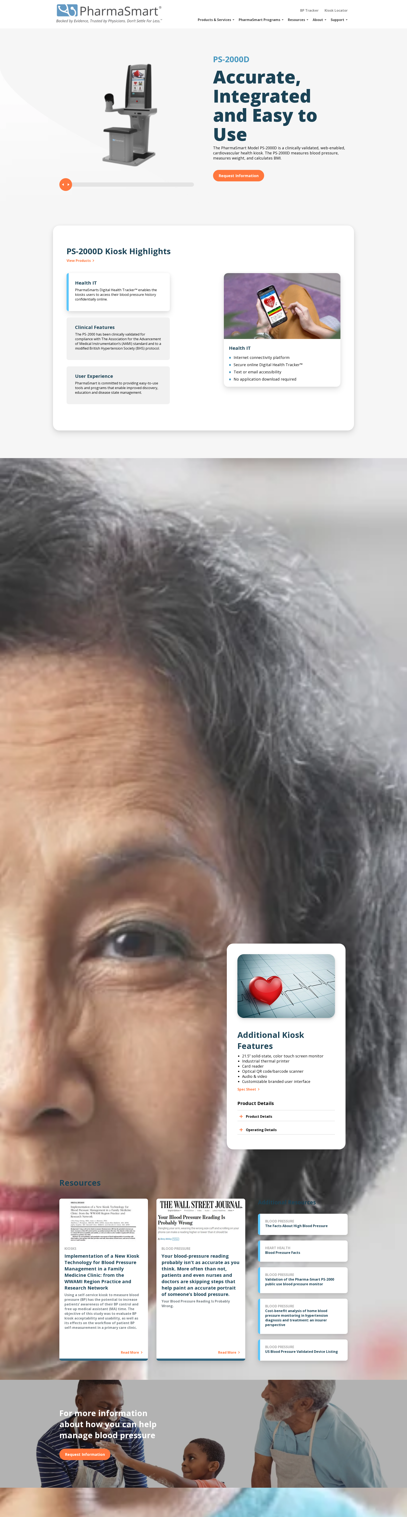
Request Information (239, 175)
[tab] (118, 292)
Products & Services (214, 19)
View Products (79, 260)
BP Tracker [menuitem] (309, 10)
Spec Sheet (246, 1089)
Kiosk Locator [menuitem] (336, 10)
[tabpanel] (282, 330)
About (318, 19)
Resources (296, 19)
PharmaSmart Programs (259, 19)
